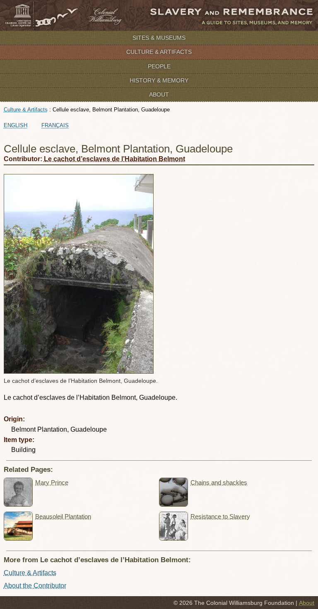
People (159, 66)
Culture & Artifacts (159, 51)
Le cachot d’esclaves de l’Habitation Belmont (114, 158)
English (15, 125)
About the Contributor (35, 585)
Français (55, 125)
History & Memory (159, 80)
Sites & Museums (159, 37)
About (159, 94)
